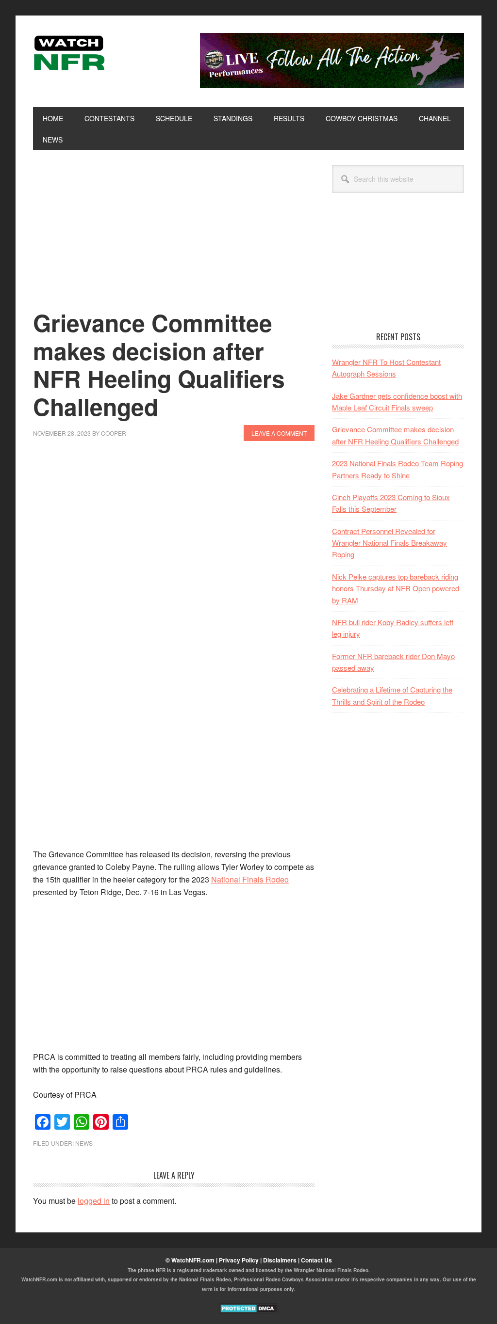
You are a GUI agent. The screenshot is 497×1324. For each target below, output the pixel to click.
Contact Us (316, 1260)
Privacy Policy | (241, 1260)
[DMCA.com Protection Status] (249, 1311)
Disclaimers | (282, 1260)
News (84, 1143)
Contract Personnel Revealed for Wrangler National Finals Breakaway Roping (389, 543)
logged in (94, 1200)
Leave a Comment (279, 433)
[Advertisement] (174, 237)
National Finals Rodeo (250, 879)
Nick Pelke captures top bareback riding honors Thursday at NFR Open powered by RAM (395, 588)
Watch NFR (98, 52)
